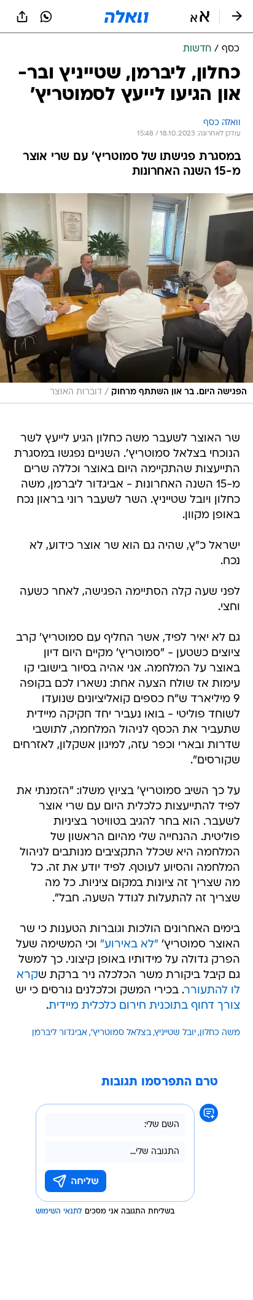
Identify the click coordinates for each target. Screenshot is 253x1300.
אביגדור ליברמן (59, 1033)
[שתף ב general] (22, 16)
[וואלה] (126, 16)
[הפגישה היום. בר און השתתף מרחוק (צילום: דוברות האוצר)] (126, 298)
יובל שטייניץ (175, 1033)
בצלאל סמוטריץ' (121, 1033)
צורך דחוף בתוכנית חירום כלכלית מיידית (144, 1006)
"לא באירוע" (129, 944)
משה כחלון (220, 1033)
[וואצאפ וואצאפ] (46, 16)
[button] (199, 16)
